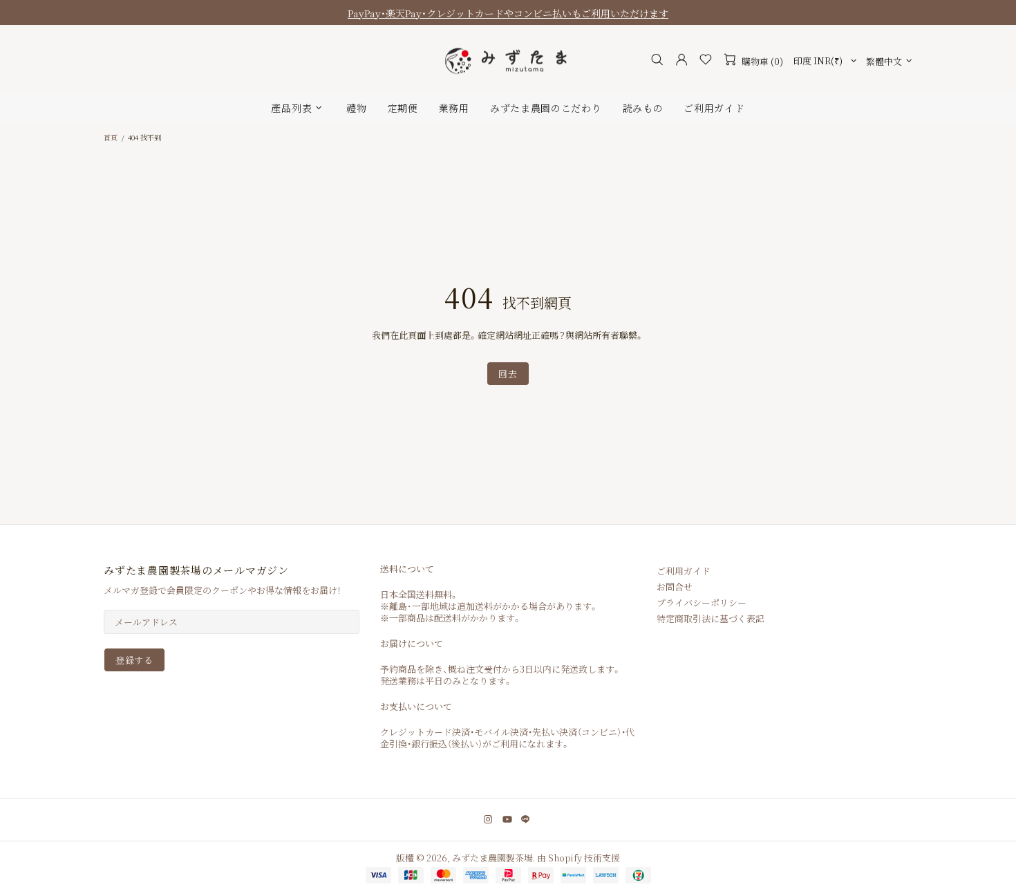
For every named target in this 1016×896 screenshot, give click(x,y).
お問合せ (675, 586)
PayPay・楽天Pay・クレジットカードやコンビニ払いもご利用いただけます (508, 13)
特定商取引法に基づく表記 (710, 618)
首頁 (110, 137)
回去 (507, 373)
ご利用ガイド (684, 571)
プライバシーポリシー (701, 602)
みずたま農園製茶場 (508, 60)
